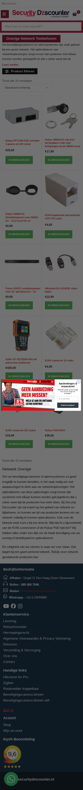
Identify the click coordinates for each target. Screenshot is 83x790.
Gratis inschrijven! (68, 405)
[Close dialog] (78, 381)
